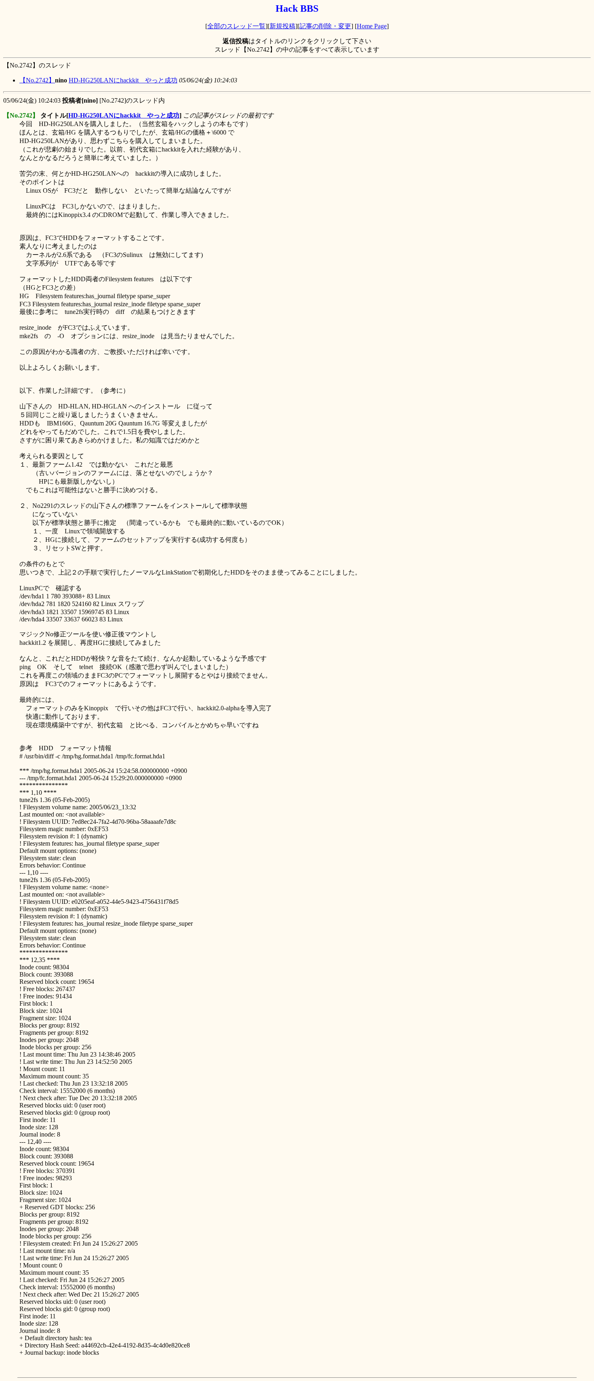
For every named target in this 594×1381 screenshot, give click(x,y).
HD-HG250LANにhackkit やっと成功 (123, 80)
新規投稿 (282, 26)
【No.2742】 (37, 80)
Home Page (372, 26)
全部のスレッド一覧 (236, 26)
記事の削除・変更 (325, 26)
